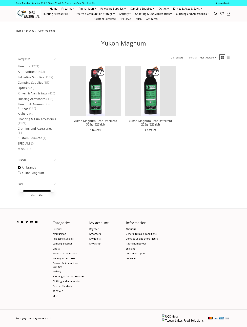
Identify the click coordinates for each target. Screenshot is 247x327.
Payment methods (136, 243)
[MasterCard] (210, 318)
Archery (23, 114)
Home (53, 8)
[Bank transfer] (227, 318)
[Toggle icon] (215, 14)
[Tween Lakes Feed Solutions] (183, 320)
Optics (22, 88)
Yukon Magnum (33, 173)
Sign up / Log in (223, 3)
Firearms (24, 66)
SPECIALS (126, 19)
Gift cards (152, 19)
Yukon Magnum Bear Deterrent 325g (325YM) (95, 122)
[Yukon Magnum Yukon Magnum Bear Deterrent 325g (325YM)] (95, 91)
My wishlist (95, 243)
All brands (29, 167)
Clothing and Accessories (35, 129)
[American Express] (221, 318)
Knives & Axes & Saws (33, 93)
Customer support (136, 253)
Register (94, 229)
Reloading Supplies (31, 77)
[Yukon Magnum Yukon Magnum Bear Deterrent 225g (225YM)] (150, 91)
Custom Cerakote (105, 19)
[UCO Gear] (170, 316)
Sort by (193, 57)
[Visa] (216, 318)
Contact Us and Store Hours (142, 238)
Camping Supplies (30, 82)
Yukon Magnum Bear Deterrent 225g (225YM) (150, 122)
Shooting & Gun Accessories (37, 119)
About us (131, 229)
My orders (95, 233)
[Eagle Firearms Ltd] (28, 13)
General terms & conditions (141, 233)
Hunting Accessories (32, 99)
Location (131, 258)
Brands (30, 30)
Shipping (130, 248)
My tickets (95, 238)
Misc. (139, 19)
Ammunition (27, 72)
